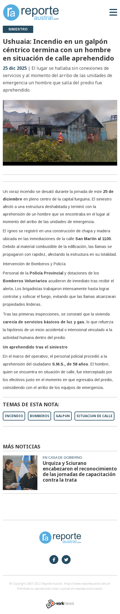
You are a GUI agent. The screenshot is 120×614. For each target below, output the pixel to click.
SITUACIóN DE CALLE (94, 416)
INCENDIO (14, 416)
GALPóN (63, 416)
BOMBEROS (39, 416)
